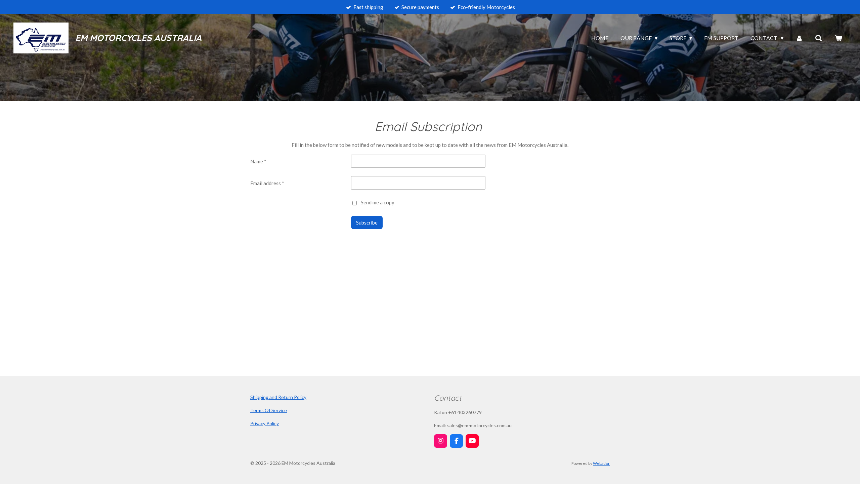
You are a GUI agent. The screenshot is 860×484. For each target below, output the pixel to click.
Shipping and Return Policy (278, 397)
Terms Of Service (268, 410)
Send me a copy (377, 202)
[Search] (819, 38)
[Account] (799, 38)
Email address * (267, 183)
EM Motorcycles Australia (138, 37)
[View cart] (838, 38)
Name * (258, 161)
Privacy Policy (264, 423)
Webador (601, 463)
